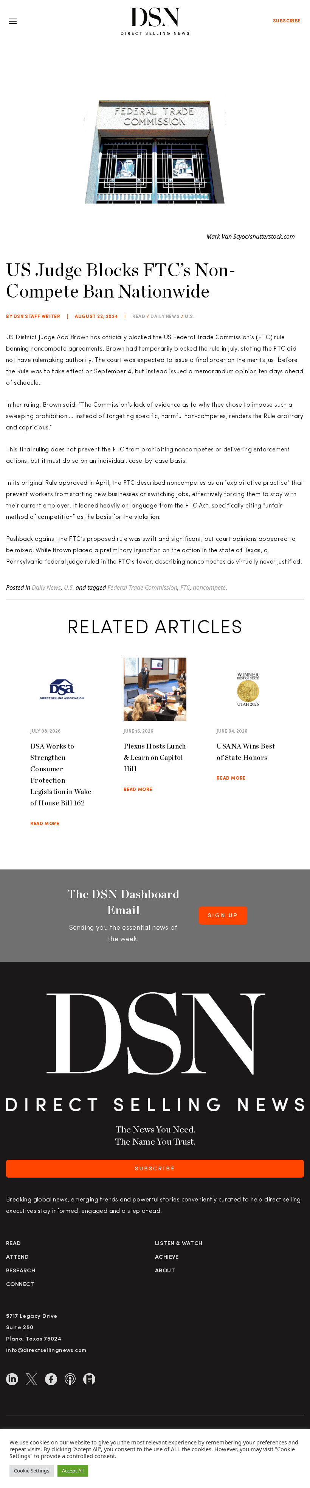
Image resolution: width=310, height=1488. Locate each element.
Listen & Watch (179, 1244)
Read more (44, 824)
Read (13, 1244)
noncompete (209, 587)
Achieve (167, 1257)
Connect (20, 1285)
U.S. (189, 317)
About (165, 1271)
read (138, 317)
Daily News (165, 317)
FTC (185, 587)
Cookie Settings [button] (31, 1470)
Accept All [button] (73, 1470)
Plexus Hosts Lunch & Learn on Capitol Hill (155, 757)
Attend (17, 1257)
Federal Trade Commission (142, 587)
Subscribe (287, 21)
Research (20, 1271)
